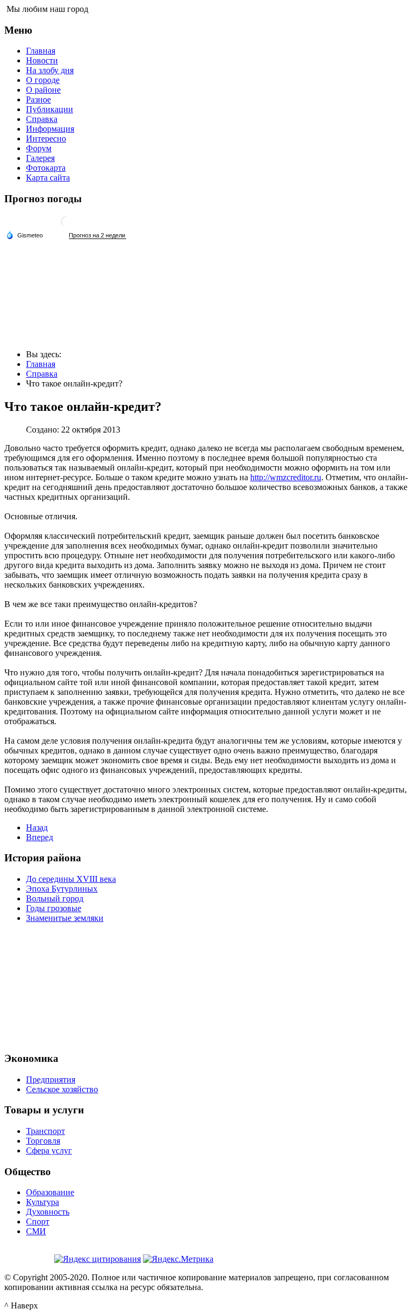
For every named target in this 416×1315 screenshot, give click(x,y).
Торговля (43, 1140)
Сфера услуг (49, 1150)
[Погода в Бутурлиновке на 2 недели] (97, 235)
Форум (38, 148)
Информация (50, 128)
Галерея (40, 158)
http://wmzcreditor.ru (285, 477)
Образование (50, 1192)
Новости (42, 60)
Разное (38, 99)
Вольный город (54, 898)
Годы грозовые (53, 908)
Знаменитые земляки (64, 918)
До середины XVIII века (71, 879)
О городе (43, 80)
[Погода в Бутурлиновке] (66, 226)
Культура (42, 1202)
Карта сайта (48, 177)
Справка (41, 119)
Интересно (46, 138)
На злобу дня (50, 70)
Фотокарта (46, 167)
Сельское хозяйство (62, 1089)
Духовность (47, 1211)
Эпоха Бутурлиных (62, 888)
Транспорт (45, 1131)
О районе (43, 89)
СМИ (36, 1231)
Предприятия (50, 1079)
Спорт (37, 1221)
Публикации (49, 109)
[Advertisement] (208, 986)
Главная (40, 50)
